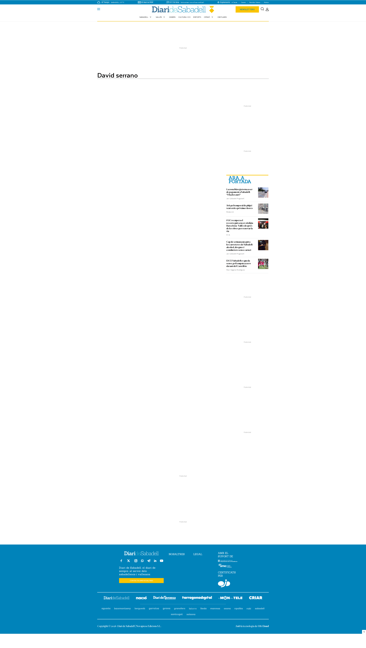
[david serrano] (183, 9)
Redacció (230, 211)
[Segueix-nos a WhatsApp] (142, 561)
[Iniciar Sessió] (267, 9)
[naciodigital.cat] (122, 609)
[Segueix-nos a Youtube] (161, 562)
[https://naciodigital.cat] (141, 598)
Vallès (160, 17)
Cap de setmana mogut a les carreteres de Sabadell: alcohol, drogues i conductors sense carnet (239, 246)
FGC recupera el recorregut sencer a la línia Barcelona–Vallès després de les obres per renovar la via (239, 225)
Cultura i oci (184, 17)
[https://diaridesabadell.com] (116, 598)
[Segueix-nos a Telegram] (149, 562)
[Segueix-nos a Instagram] (136, 562)
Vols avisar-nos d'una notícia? (192, 2)
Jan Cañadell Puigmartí (235, 198)
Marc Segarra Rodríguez (235, 269)
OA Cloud (263, 626)
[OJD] (224, 584)
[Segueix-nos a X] (128, 562)
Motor (266, 2)
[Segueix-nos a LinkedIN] (155, 561)
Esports (197, 17)
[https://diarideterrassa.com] (164, 598)
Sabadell (145, 17)
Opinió (209, 17)
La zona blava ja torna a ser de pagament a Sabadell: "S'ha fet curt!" (239, 192)
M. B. (228, 234)
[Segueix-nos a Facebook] (121, 562)
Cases (243, 2)
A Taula (234, 2)
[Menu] (98, 9)
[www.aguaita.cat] (106, 609)
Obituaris (222, 17)
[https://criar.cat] (255, 598)
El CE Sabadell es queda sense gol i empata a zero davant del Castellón (238, 263)
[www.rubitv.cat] (249, 609)
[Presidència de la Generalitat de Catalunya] (227, 561)
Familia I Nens (254, 2)
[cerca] (262, 9)
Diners (172, 17)
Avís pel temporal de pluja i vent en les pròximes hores (239, 206)
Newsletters (247, 9)
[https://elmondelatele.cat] (230, 598)
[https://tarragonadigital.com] (197, 598)
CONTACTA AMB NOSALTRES (141, 580)
